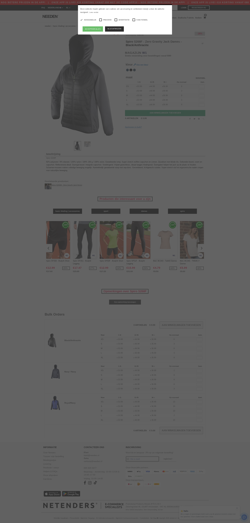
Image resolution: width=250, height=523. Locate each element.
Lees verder (93, 12)
